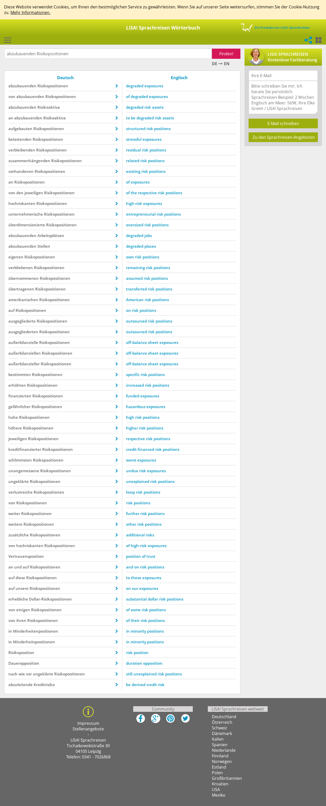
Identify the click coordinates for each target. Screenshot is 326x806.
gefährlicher (19, 406)
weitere (15, 524)
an (10, 117)
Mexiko (218, 795)
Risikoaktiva (48, 107)
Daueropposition (23, 663)
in (10, 631)
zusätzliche (18, 534)
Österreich (222, 722)
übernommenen (23, 278)
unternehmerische (25, 214)
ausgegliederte (22, 321)
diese (20, 577)
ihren (21, 620)
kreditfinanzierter (24, 449)
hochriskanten (21, 203)
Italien (218, 739)
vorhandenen (21, 171)
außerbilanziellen (24, 353)
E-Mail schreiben (283, 123)
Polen (217, 772)
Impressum (88, 723)
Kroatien (220, 784)
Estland (219, 767)
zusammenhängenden (29, 160)
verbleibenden (21, 149)
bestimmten (19, 374)
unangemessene (23, 470)
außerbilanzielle (23, 342)
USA (216, 789)
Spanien (219, 744)
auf (11, 310)
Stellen (43, 246)
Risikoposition (21, 652)
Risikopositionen (52, 85)
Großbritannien (227, 778)
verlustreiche (20, 492)
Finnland (220, 756)
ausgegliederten (23, 331)
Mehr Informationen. (30, 12)
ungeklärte (18, 481)
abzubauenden (22, 85)
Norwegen (222, 761)
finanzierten (19, 395)
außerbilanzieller (24, 363)
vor (29, 673)
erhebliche (18, 599)
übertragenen (21, 288)
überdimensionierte (26, 224)
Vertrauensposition (26, 556)
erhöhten (17, 385)
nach (13, 673)
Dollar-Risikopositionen (50, 599)
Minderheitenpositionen (35, 631)
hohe (13, 417)
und (18, 566)
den (19, 192)
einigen (23, 609)
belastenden (20, 139)
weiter (14, 513)
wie (22, 673)
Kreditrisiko (44, 684)
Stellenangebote (88, 729)
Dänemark (222, 733)
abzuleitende (20, 684)
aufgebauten (20, 128)
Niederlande (224, 750)
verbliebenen (20, 267)
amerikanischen (23, 299)
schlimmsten (20, 460)
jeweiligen (33, 192)
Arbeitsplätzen (50, 235)
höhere (15, 427)
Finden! (226, 54)
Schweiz (219, 728)
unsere (22, 588)
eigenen (15, 256)
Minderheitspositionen (34, 641)
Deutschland (224, 716)
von (11, 96)
